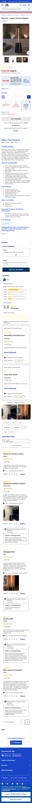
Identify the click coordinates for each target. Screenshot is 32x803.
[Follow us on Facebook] (2, 784)
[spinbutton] (16, 97)
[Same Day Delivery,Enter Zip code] (25, 105)
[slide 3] (19, 60)
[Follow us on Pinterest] (22, 784)
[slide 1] (6, 60)
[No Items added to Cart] (29, 5)
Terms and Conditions (10, 789)
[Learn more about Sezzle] (16, 125)
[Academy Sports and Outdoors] (7, 5)
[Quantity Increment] (29, 97)
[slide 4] (25, 60)
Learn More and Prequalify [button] (27, 81)
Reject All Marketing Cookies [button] (16, 794)
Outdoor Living (24, 15)
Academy (3, 15)
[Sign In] (20, 5)
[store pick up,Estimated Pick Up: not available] (6, 105)
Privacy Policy (26, 787)
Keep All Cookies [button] (16, 799)
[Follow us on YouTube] (12, 784)
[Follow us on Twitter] (7, 784)
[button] (27, 81)
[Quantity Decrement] (3, 97)
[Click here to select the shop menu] (2, 5)
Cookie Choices (5, 790)
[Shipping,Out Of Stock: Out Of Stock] (16, 105)
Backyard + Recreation (13, 15)
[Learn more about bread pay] (16, 131)
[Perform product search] (29, 9)
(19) (11, 67)
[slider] (16, 40)
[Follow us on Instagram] (17, 784)
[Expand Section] (16, 254)
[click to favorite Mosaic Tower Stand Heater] (29, 53)
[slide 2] (13, 60)
